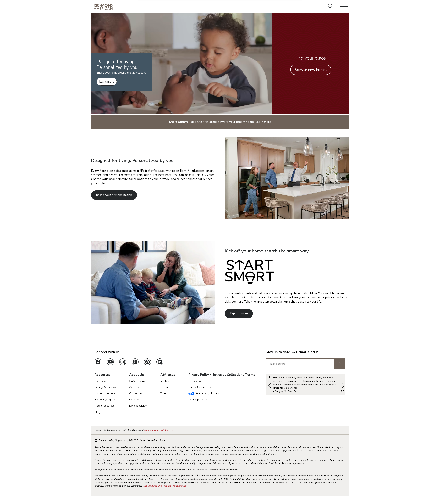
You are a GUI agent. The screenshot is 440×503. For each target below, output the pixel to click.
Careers (134, 387)
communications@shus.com (159, 430)
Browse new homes (310, 69)
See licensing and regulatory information (165, 485)
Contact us (135, 393)
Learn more (106, 82)
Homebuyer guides (106, 400)
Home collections (105, 393)
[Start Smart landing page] (153, 323)
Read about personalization (114, 195)
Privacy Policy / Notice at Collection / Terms (221, 375)
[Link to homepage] (103, 6)
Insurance (166, 387)
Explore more (239, 313)
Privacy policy (196, 381)
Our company (137, 381)
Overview (100, 381)
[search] (330, 7)
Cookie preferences (200, 400)
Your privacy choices (206, 393)
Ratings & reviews (105, 387)
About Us (136, 375)
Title (163, 393)
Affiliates (167, 375)
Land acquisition (138, 406)
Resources (103, 375)
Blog (97, 412)
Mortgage (166, 381)
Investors (134, 400)
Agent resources (105, 406)
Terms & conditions (199, 387)
